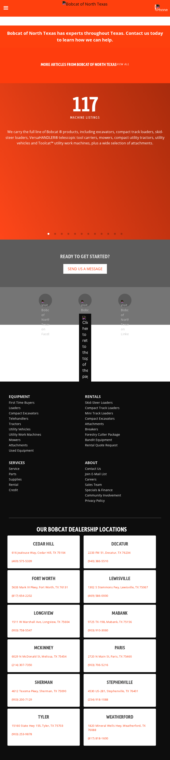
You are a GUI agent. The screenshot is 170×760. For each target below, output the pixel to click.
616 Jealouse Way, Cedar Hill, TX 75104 (39, 552)
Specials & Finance (99, 490)
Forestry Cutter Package (102, 434)
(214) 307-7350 (22, 665)
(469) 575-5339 (22, 561)
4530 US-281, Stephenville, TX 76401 (113, 691)
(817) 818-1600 (98, 738)
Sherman (43, 682)
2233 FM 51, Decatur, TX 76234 (109, 552)
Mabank (120, 613)
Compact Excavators (24, 413)
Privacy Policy (95, 500)
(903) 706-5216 (98, 665)
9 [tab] (101, 234)
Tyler (43, 716)
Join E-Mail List (96, 474)
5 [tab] (75, 234)
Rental (13, 484)
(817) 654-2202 (22, 595)
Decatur (119, 543)
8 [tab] (95, 234)
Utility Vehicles (20, 429)
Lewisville (119, 578)
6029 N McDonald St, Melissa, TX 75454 (39, 656)
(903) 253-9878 (22, 734)
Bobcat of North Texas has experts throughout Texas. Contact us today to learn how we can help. (85, 36)
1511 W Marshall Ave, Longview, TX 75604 (41, 622)
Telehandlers (18, 418)
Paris (120, 647)
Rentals (93, 396)
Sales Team (93, 484)
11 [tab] (115, 234)
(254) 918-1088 (98, 699)
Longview (43, 613)
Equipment (19, 396)
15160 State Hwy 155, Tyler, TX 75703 (37, 726)
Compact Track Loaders (102, 408)
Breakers (91, 429)
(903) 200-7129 (22, 699)
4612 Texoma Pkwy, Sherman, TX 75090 (39, 691)
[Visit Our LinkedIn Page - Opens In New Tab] (124, 300)
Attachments (18, 445)
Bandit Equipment (98, 440)
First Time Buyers (22, 402)
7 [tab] (88, 234)
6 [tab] (81, 234)
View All (123, 64)
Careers (91, 479)
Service (14, 469)
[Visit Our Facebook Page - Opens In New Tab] (45, 300)
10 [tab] (108, 234)
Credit (13, 490)
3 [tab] (62, 234)
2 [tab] (55, 234)
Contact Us (93, 469)
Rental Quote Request (101, 445)
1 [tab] (48, 234)
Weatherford (119, 716)
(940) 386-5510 (98, 561)
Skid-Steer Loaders (99, 402)
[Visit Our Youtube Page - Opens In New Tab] (85, 300)
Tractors (15, 424)
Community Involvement (103, 495)
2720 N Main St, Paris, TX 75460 (110, 656)
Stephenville (120, 682)
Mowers (15, 440)
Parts (12, 474)
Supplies (15, 479)
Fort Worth (43, 578)
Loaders (15, 408)
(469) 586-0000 (98, 595)
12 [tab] (121, 234)
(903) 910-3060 (98, 630)
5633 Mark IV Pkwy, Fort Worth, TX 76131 (40, 587)
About (91, 462)
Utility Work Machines (25, 434)
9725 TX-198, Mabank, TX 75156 (110, 622)
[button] (155, 7)
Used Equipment (21, 450)
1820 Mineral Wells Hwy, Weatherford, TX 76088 (117, 728)
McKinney (43, 647)
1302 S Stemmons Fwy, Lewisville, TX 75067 (118, 587)
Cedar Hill (43, 543)
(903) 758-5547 (22, 630)
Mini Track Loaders (99, 413)
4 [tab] (68, 234)
